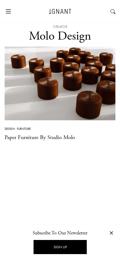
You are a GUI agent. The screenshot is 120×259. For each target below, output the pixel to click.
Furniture (24, 129)
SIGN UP (60, 247)
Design (10, 129)
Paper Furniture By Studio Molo (40, 137)
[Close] (111, 233)
